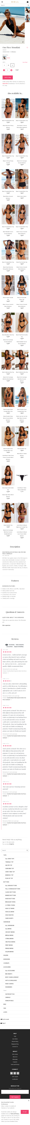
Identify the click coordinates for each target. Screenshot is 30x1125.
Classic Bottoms (10, 892)
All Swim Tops (9, 859)
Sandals (7, 997)
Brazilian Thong (10, 902)
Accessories (7, 967)
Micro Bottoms (10, 899)
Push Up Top (9, 878)
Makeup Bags (9, 1001)
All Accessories (10, 971)
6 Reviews (13, 52)
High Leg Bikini (9, 912)
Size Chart (25, 62)
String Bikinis (9, 939)
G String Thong (10, 905)
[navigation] (2, 1)
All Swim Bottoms (11, 886)
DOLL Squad (15, 1077)
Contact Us (15, 1047)
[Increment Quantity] (11, 70)
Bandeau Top (9, 875)
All (6, 644)
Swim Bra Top (9, 869)
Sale (4, 1008)
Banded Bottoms (10, 895)
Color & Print (9, 646)
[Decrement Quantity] (4, 70)
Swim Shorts (9, 918)
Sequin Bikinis (9, 952)
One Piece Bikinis (10, 942)
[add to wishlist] (27, 48)
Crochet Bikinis (10, 932)
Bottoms (6, 882)
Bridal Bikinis (9, 935)
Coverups (6, 963)
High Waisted (9, 915)
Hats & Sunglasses (11, 981)
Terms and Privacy (15, 1064)
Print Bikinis (9, 945)
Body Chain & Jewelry (12, 977)
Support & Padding (18, 646)
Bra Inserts (8, 974)
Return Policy (15, 1041)
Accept (25, 1112)
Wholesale (15, 1059)
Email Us (12, 844)
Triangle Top (9, 862)
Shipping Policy (15, 1044)
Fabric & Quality (20, 645)
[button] (2, 25)
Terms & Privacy (14, 1114)
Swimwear (6, 922)
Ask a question (6, 625)
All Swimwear (9, 926)
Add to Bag (8, 77)
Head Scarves (9, 984)
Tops (4, 855)
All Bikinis (8, 929)
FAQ (15, 1036)
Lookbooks (15, 1079)
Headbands (8, 987)
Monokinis (6, 959)
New (4, 1004)
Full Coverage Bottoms (12, 889)
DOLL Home (15, 1054)
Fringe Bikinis (9, 948)
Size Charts (15, 1039)
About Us (15, 1057)
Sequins (5, 955)
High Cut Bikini (9, 909)
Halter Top (8, 865)
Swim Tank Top (10, 872)
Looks (5, 1012)
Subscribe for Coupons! (15, 1088)
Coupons (15, 1062)
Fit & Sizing (11, 645)
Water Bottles (10, 994)
